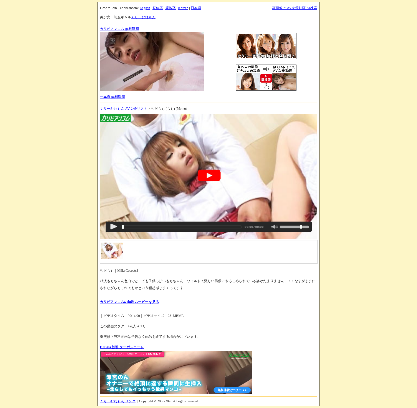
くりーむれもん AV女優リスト (123, 108)
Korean (183, 8)
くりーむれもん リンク (118, 401)
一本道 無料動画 (112, 97)
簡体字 (170, 8)
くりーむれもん (143, 17)
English (145, 8)
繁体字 (157, 8)
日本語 (196, 8)
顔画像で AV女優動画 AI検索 (294, 8)
